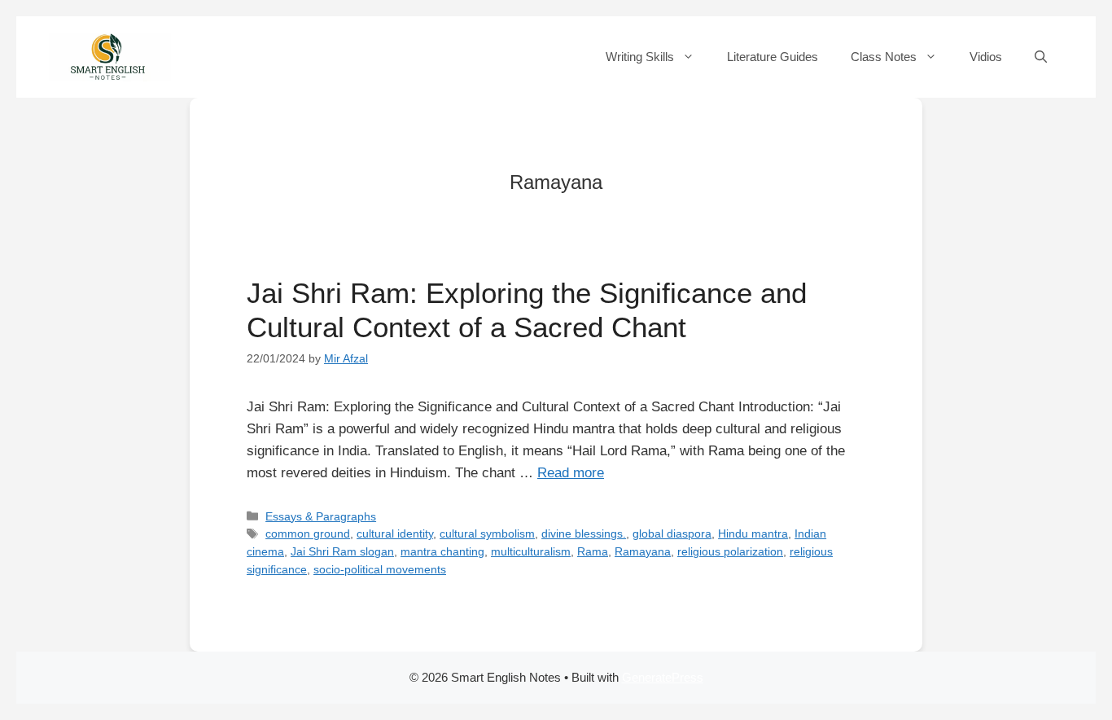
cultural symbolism (487, 533)
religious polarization (730, 551)
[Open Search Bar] (1040, 57)
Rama (592, 551)
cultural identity (395, 533)
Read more (570, 473)
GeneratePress (662, 677)
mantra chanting (442, 551)
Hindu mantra (753, 533)
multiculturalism (531, 551)
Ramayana (643, 551)
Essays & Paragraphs (320, 516)
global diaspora (672, 533)
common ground (307, 533)
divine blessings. (583, 533)
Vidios (986, 57)
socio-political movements (379, 569)
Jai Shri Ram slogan (342, 551)
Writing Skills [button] (640, 57)
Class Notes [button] (884, 57)
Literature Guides (772, 57)
